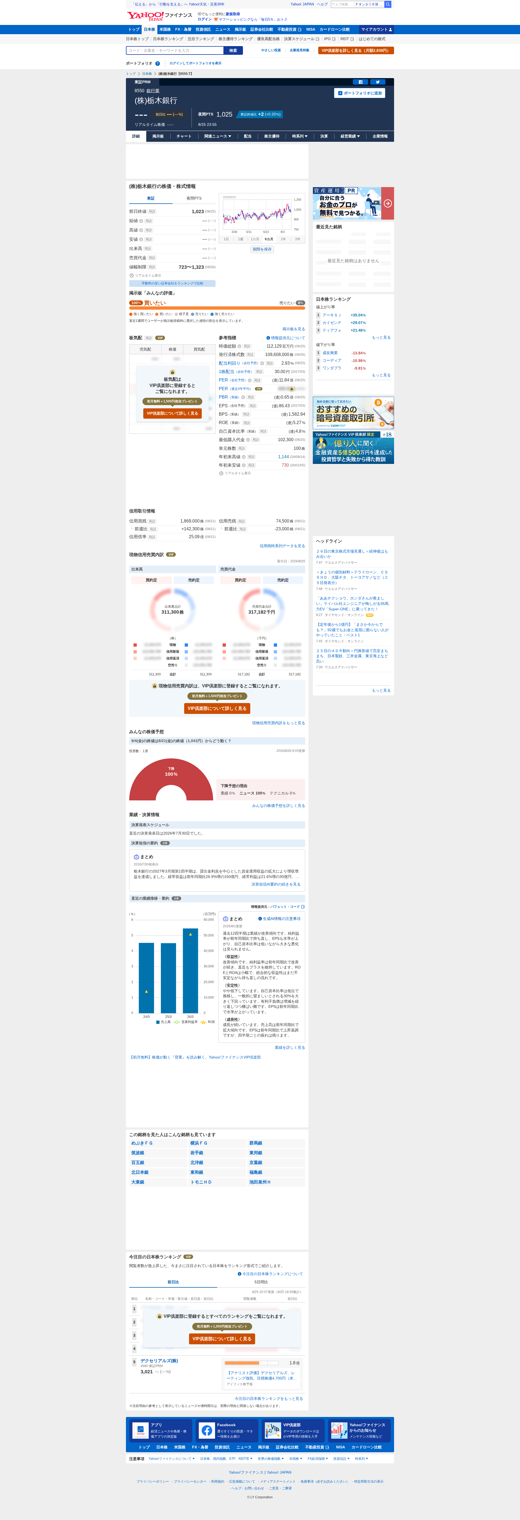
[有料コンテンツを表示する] (291, 389)
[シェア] (360, 82)
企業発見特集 (299, 50)
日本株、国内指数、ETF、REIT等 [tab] (224, 1459)
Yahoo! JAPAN (302, 4)
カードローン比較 (335, 29)
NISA (310, 29)
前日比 (173, 1282)
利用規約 (217, 1481)
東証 (151, 198)
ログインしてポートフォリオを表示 (196, 63)
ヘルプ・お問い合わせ (248, 1488)
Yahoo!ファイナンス (246, 1472)
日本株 (149, 29)
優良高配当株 (268, 39)
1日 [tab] (226, 239)
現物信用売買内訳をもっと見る (278, 723)
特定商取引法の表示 (369, 1481)
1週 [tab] (240, 239)
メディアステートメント (278, 1481)
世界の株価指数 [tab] (269, 1459)
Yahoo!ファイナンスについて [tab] (170, 1459)
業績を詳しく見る (290, 1047)
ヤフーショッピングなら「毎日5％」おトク (253, 19)
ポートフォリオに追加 (363, 93)
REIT (344, 39)
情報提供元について (288, 338)
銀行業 (153, 90)
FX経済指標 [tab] (316, 1459)
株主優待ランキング (236, 39)
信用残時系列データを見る (282, 546)
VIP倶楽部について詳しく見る (172, 413)
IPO (327, 39)
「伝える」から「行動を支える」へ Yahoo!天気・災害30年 (178, 4)
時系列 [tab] (360, 1459)
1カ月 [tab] (255, 239)
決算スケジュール (299, 39)
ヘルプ (322, 4)
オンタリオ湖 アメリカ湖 (371, 4)
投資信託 (203, 29)
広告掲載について (242, 1481)
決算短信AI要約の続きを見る (276, 884)
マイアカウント (374, 29)
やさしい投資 (271, 50)
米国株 (165, 29)
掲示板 (240, 29)
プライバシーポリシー (152, 1481)
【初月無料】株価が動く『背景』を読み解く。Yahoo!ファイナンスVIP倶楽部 (195, 1057)
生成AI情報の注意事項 (282, 918)
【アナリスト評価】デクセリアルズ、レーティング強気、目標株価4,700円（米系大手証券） (262, 1376)
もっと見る (381, 337)
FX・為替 (183, 29)
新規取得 (233, 14)
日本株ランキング (168, 39)
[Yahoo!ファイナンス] (160, 13)
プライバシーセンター (190, 1481)
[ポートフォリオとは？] (158, 63)
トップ (133, 29)
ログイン (205, 19)
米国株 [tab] (294, 1459)
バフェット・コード (285, 907)
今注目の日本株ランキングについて (272, 1274)
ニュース (222, 29)
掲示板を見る (293, 329)
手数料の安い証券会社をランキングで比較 (172, 283)
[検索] (387, 4)
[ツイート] (377, 82)
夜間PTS (194, 198)
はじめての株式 (372, 39)
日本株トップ (137, 39)
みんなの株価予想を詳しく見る (278, 805)
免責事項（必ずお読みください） (325, 1481)
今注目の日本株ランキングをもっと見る (269, 1398)
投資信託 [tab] (339, 1459)
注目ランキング (201, 39)
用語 (152, 211)
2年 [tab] (297, 239)
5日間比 (261, 1282)
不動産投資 (287, 29)
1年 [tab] (283, 239)
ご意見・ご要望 (280, 1488)
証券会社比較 (262, 29)
